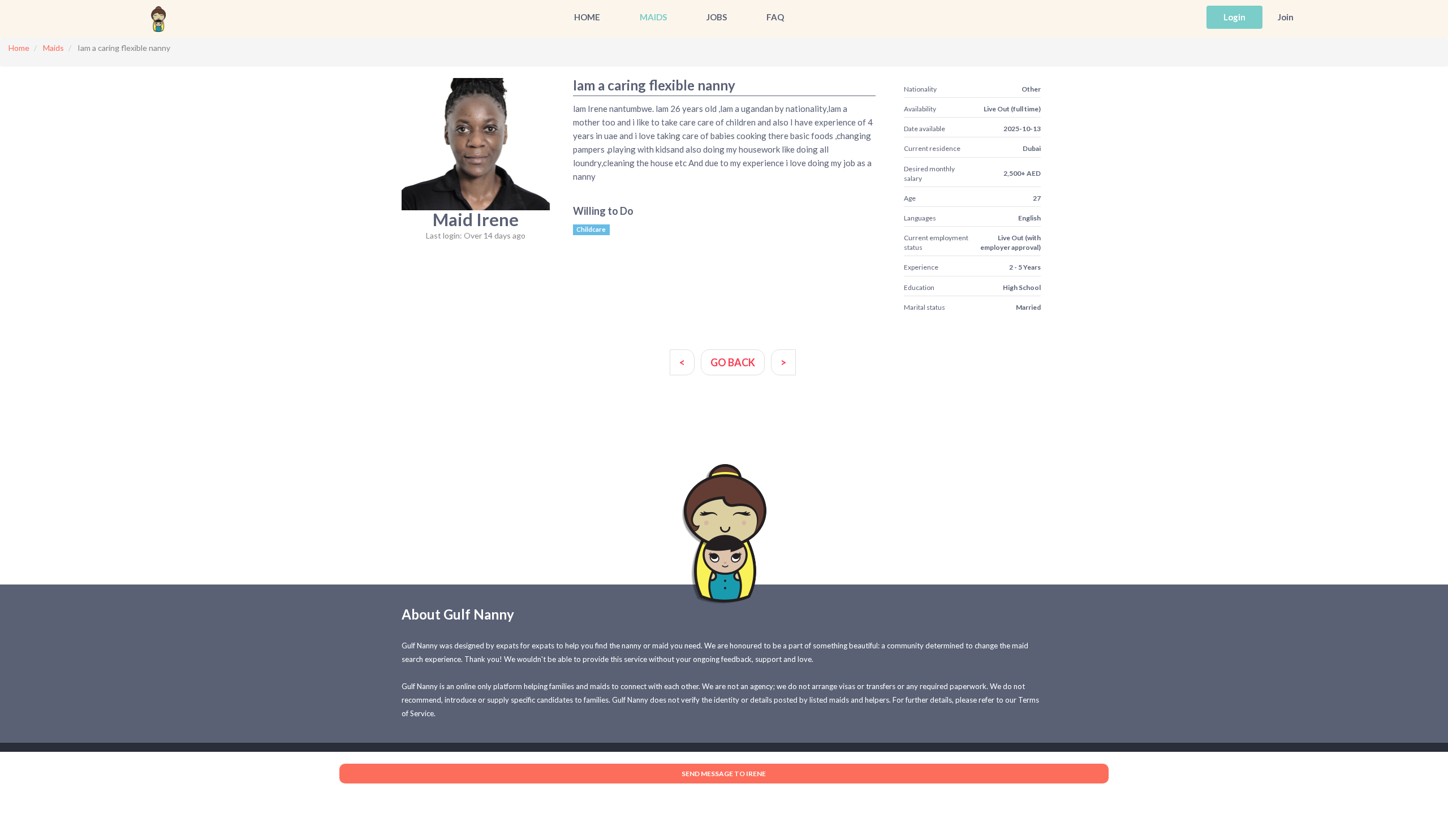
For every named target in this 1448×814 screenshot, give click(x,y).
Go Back (732, 362)
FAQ (775, 17)
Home (587, 17)
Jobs (716, 17)
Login (1234, 17)
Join (1286, 17)
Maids (653, 17)
